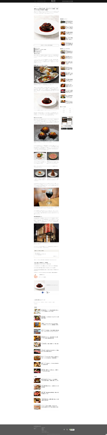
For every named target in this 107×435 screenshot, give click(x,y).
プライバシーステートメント (45, 432)
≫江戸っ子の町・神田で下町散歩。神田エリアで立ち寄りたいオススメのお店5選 (44, 267)
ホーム (34, 3)
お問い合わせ (43, 427)
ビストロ (57, 7)
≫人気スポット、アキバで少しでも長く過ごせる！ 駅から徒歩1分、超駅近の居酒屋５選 (45, 272)
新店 (53, 302)
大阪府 (70, 110)
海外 (70, 108)
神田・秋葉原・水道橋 (42, 7)
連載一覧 (35, 428)
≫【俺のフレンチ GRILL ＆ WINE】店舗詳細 (46, 45)
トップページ (35, 427)
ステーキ (47, 7)
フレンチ (52, 7)
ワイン (49, 7)
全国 (63, 108)
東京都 (64, 110)
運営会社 (43, 428)
